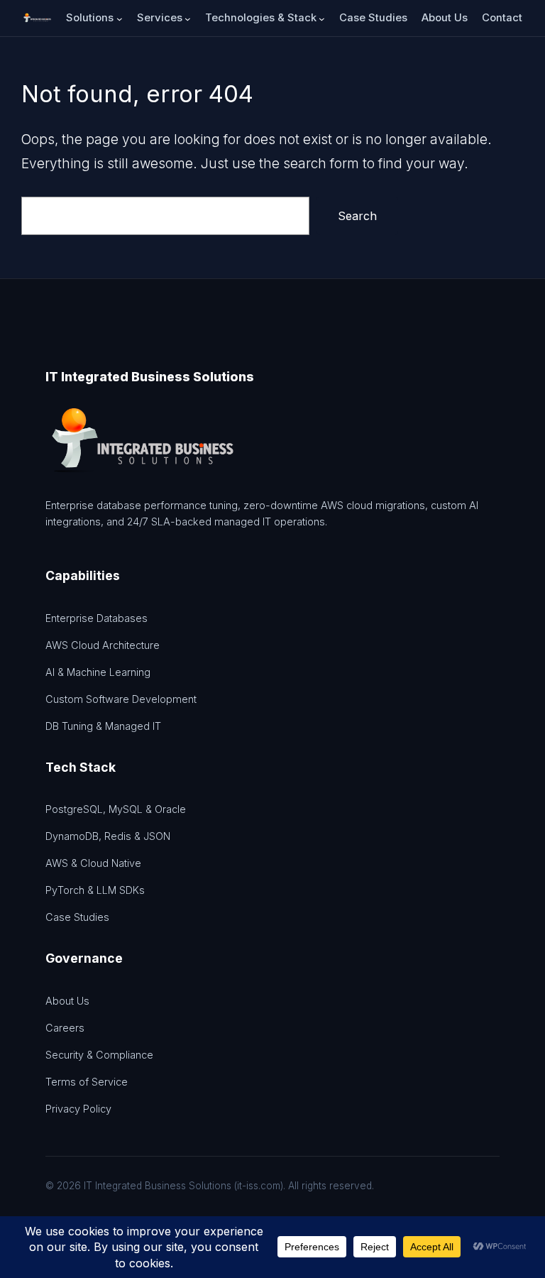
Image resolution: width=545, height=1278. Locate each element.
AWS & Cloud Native (93, 863)
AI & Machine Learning (97, 672)
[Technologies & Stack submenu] (322, 18)
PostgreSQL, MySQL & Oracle (115, 809)
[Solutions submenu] (119, 18)
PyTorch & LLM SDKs (95, 890)
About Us (67, 1001)
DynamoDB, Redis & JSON (107, 836)
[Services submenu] (188, 18)
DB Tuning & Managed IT (103, 726)
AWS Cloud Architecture (102, 645)
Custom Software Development (121, 699)
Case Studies (77, 917)
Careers (64, 1028)
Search (357, 216)
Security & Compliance (99, 1055)
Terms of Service (86, 1082)
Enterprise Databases (96, 618)
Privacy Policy (78, 1109)
